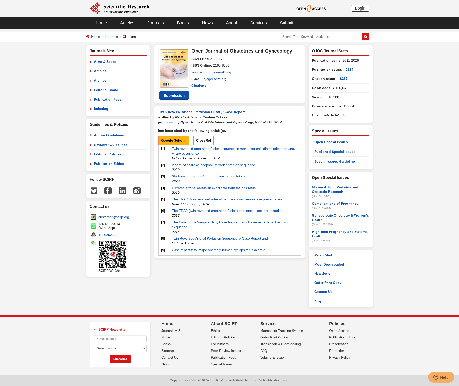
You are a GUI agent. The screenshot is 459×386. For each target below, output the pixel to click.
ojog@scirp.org (215, 79)
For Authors (220, 344)
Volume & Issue (272, 357)
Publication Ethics (109, 164)
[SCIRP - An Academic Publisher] (119, 8)
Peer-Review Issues (226, 351)
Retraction (337, 351)
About (231, 23)
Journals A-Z (170, 330)
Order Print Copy (328, 282)
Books (183, 23)
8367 (344, 78)
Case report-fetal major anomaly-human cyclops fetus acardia (218, 250)
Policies (337, 323)
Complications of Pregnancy (335, 203)
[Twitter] (94, 190)
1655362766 (108, 235)
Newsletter (323, 273)
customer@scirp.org (113, 217)
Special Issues (222, 364)
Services (258, 23)
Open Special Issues (331, 142)
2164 (349, 69)
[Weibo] (137, 190)
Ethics (215, 330)
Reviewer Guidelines (110, 145)
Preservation (338, 344)
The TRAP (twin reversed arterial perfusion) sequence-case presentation (227, 199)
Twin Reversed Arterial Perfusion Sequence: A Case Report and (220, 238)
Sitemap (167, 351)
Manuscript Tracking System (281, 330)
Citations (198, 85)
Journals (156, 23)
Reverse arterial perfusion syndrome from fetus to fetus (214, 188)
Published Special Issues (334, 152)
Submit (286, 23)
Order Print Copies (274, 337)
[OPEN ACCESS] (311, 8)
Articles (127, 23)
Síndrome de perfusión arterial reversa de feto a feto (211, 176)
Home (101, 23)
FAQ (317, 301)
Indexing (101, 109)
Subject (167, 337)
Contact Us (323, 292)
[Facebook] (108, 190)
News (207, 23)
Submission (174, 95)
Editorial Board (106, 90)
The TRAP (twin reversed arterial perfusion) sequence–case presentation (227, 211)
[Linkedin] (122, 190)
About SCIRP (224, 323)
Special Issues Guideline (334, 161)
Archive (100, 80)
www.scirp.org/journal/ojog (211, 72)
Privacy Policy (339, 357)
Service (268, 323)
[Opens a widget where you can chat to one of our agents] (441, 378)
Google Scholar (173, 140)
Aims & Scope (105, 62)
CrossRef (203, 140)
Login (360, 8)
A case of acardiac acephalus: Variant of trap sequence (213, 165)
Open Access (339, 330)
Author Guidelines (109, 135)
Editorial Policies (107, 154)
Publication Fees (107, 99)
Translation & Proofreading (280, 344)
